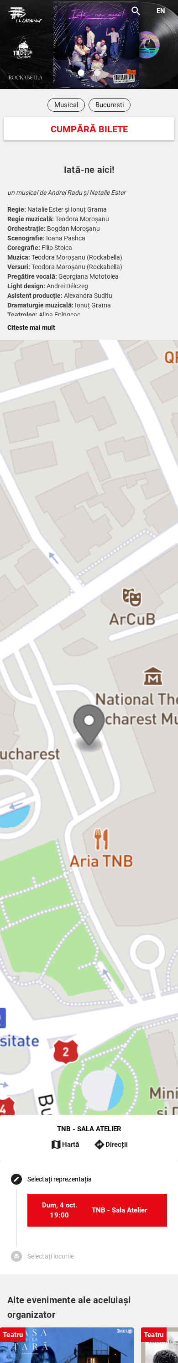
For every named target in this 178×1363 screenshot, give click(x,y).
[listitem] (97, 1210)
